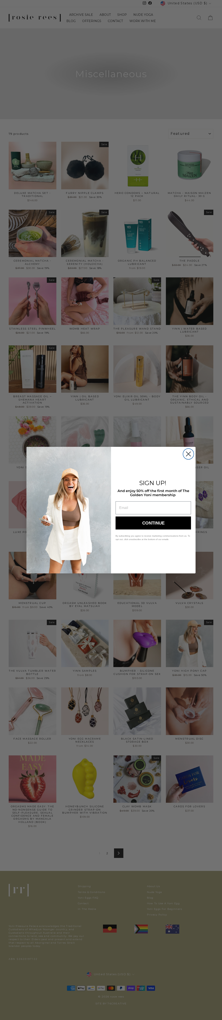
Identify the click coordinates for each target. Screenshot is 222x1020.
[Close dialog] (188, 454)
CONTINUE (153, 523)
